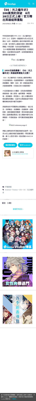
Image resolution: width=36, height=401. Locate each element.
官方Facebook (25, 145)
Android (8, 190)
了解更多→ (14, 399)
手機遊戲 (8, 187)
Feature (15, 190)
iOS (20, 190)
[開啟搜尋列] (29, 3)
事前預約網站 (10, 145)
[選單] (33, 3)
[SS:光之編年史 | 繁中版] (18, 153)
